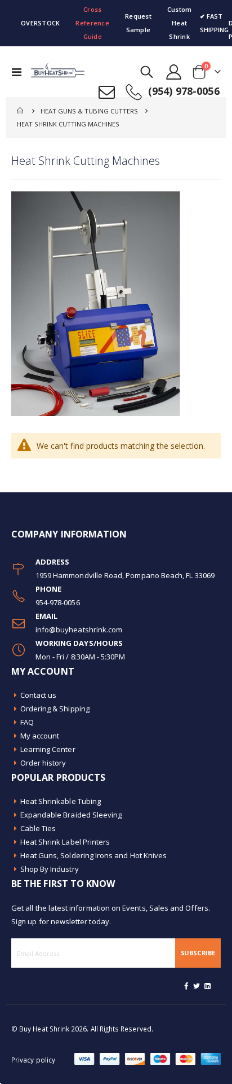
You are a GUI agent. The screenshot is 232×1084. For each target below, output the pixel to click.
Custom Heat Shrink (179, 23)
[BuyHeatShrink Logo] (51, 72)
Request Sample (138, 23)
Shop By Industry (49, 869)
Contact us (38, 695)
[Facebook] (186, 986)
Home (21, 110)
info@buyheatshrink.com (78, 629)
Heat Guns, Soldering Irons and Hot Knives (93, 855)
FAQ (27, 722)
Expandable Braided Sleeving (71, 815)
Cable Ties (38, 828)
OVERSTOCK (40, 23)
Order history (43, 763)
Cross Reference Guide (92, 23)
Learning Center (47, 749)
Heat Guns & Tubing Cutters (89, 111)
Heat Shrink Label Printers (65, 842)
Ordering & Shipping (55, 708)
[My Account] (174, 72)
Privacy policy (33, 1059)
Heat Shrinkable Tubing (60, 801)
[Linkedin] (207, 986)
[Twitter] (197, 986)
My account (40, 736)
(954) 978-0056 (184, 91)
